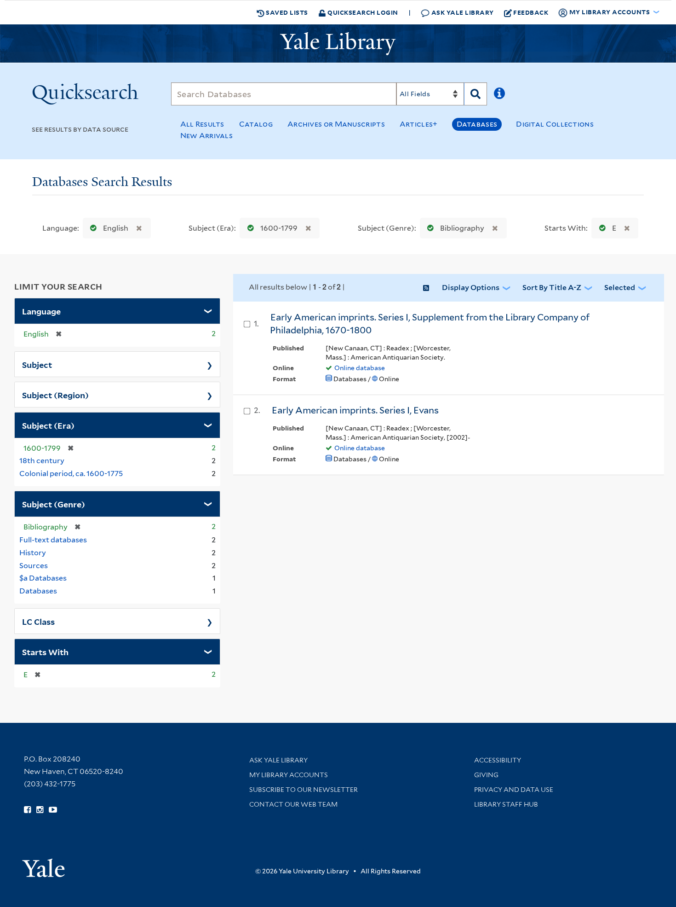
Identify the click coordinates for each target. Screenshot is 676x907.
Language (41, 310)
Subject (37, 364)
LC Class (38, 621)
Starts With (45, 651)
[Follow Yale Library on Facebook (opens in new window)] (27, 810)
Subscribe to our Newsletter (303, 789)
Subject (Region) (55, 394)
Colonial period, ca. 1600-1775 (71, 473)
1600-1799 (279, 228)
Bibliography (462, 228)
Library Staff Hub (506, 804)
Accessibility (497, 760)
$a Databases (43, 578)
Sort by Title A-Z (551, 287)
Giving (486, 775)
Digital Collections (555, 124)
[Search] (475, 93)
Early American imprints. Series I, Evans (355, 410)
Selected (619, 287)
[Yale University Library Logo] (338, 43)
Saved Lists (286, 12)
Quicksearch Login (362, 12)
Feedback (530, 12)
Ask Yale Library (462, 12)
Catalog (256, 124)
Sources (33, 565)
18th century (41, 460)
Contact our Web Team (293, 804)
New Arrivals (206, 135)
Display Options (470, 287)
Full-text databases (53, 539)
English (116, 228)
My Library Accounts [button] (609, 11)
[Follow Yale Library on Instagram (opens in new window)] (39, 810)
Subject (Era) (48, 424)
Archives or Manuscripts (336, 124)
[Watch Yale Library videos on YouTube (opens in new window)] (53, 810)
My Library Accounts (288, 775)
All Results (202, 124)
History (32, 552)
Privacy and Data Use (513, 789)
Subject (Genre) (53, 503)
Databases (477, 124)
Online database (359, 368)
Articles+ (419, 124)
